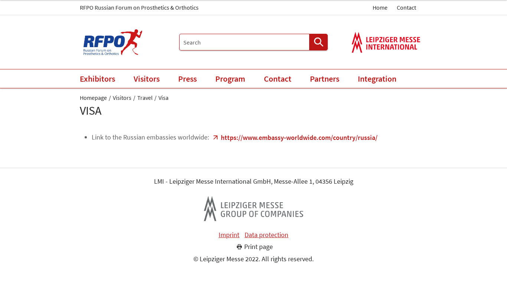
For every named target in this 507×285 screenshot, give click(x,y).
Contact (406, 7)
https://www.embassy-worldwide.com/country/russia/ (299, 137)
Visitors (122, 97)
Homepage (93, 97)
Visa (163, 97)
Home (380, 7)
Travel (145, 97)
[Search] (318, 42)
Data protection (266, 235)
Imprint (229, 235)
